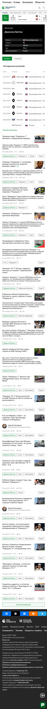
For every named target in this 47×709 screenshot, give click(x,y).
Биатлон (30, 627)
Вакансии (6, 640)
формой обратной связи (23, 680)
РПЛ (24, 13)
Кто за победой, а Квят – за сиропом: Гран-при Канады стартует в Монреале (14, 418)
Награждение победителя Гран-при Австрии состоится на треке (15, 242)
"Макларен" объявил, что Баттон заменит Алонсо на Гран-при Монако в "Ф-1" (16, 566)
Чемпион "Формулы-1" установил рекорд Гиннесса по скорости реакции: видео (16, 164)
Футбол (5, 627)
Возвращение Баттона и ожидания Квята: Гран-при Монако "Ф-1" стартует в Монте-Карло (17, 501)
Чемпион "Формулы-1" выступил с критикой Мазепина (17, 215)
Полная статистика (10, 130)
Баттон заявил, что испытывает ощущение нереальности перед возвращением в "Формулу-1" (15, 526)
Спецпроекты (7, 630)
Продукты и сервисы (33, 630)
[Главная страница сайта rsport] (13, 8)
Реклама (19, 630)
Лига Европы (32, 13)
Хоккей (44, 627)
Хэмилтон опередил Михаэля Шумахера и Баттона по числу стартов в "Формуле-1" (15, 190)
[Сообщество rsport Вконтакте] (24, 613)
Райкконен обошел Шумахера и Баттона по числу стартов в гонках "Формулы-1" (17, 296)
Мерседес (20, 82)
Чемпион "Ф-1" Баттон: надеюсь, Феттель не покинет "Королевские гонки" (17, 270)
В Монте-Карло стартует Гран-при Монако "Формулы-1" (16, 481)
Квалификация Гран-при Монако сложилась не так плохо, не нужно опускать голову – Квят (16, 443)
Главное (5, 13)
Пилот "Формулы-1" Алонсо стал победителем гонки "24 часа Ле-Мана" (16, 379)
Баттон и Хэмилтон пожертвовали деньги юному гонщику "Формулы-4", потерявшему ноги (16, 547)
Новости (18, 58)
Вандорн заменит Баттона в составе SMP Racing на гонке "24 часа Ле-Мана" (16, 324)
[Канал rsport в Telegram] (42, 613)
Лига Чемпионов (15, 13)
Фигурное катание (17, 627)
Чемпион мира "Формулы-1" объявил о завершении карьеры (16, 137)
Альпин (19, 94)
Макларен (20, 77)
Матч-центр (5, 17)
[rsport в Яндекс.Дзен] (15, 613)
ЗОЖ (37, 627)
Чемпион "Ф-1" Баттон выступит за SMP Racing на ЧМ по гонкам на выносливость (17, 398)
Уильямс (20, 120)
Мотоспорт (9, 28)
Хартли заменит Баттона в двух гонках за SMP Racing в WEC (15, 350)
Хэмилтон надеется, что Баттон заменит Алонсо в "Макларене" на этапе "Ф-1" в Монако (17, 586)
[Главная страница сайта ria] (2, 8)
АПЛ (40, 13)
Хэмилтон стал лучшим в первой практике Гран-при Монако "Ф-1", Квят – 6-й (16, 463)
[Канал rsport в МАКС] (6, 613)
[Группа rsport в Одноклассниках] (33, 613)
